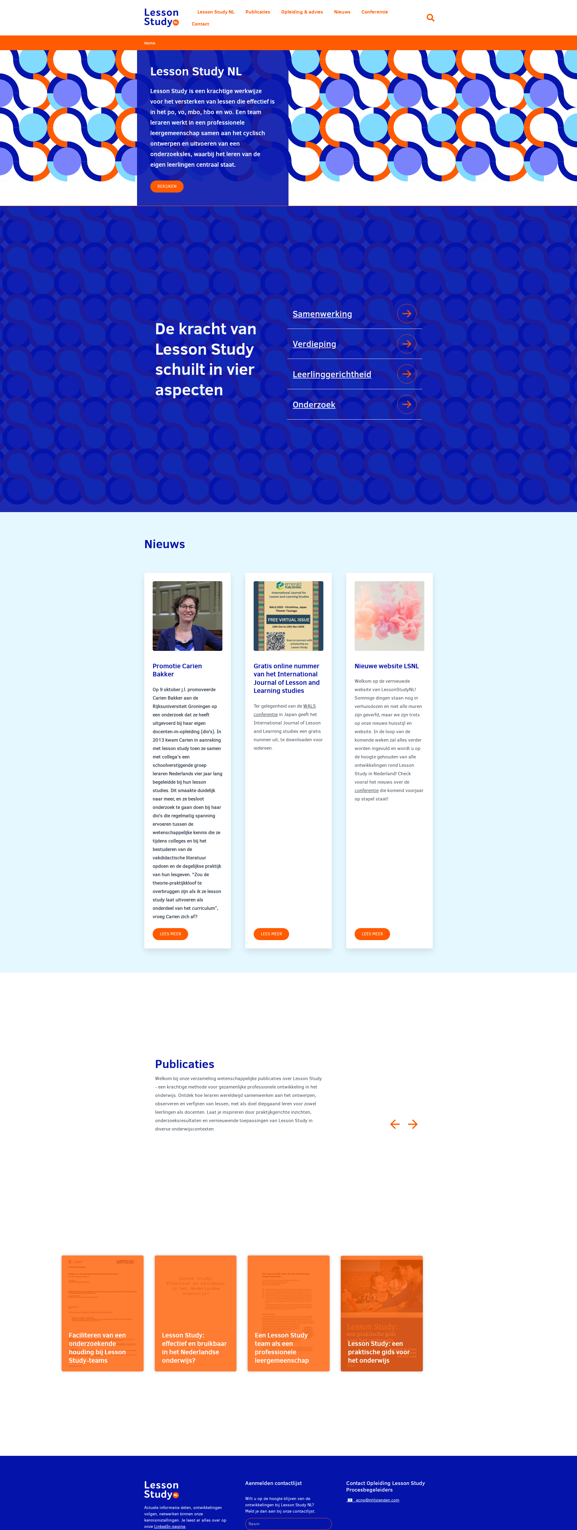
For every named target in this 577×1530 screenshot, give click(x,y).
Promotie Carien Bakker (177, 670)
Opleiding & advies (302, 11)
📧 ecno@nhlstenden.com (372, 1500)
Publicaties (258, 11)
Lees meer (170, 934)
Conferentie (375, 11)
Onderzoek (314, 404)
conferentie (367, 790)
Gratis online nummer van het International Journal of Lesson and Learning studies (287, 678)
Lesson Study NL (215, 11)
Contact (200, 23)
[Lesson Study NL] (161, 17)
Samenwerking (322, 314)
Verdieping (314, 344)
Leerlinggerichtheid (332, 374)
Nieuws (342, 11)
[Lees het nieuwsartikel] (187, 616)
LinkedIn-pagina (169, 1526)
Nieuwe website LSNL (387, 665)
